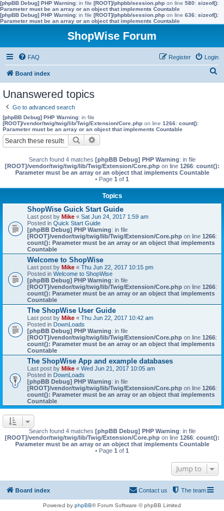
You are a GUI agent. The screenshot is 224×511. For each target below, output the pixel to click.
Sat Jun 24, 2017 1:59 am (114, 216)
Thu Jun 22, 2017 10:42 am (117, 318)
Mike (67, 216)
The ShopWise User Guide (71, 310)
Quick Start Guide (77, 223)
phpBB (83, 505)
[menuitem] (29, 57)
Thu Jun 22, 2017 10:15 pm (117, 267)
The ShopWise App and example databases (100, 361)
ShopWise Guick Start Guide (75, 209)
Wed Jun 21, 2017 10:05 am (118, 368)
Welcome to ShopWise (65, 260)
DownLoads (69, 324)
